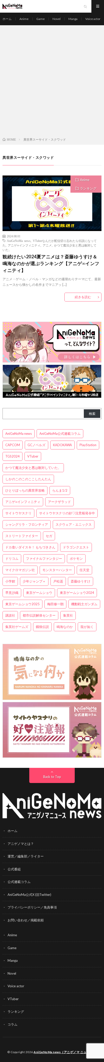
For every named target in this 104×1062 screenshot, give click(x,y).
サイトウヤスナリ (18, 513)
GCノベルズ (36, 445)
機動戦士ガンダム (84, 604)
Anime (24, 19)
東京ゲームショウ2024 (77, 593)
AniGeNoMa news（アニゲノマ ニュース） (65, 1052)
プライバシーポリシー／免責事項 (32, 907)
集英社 (68, 615)
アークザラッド (59, 502)
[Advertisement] (52, 82)
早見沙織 (11, 593)
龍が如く (87, 627)
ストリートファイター (21, 536)
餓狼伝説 (42, 627)
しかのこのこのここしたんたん (28, 479)
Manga (72, 19)
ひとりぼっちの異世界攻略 (25, 490)
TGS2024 (12, 456)
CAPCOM (12, 445)
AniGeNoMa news (19, 240)
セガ (49, 536)
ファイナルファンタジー (44, 559)
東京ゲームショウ (39, 593)
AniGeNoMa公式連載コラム (60, 434)
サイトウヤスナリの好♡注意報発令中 (67, 513)
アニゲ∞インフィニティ (24, 245)
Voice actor (92, 19)
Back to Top (52, 777)
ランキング (88, 188)
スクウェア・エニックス (74, 524)
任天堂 (84, 570)
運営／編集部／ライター (26, 856)
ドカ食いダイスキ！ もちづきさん (30, 547)
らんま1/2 (59, 490)
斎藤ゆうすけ (80, 581)
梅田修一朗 (55, 604)
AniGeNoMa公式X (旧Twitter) (29, 895)
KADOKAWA (62, 445)
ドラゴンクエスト (76, 547)
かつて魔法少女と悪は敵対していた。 (33, 468)
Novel (57, 19)
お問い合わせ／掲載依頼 (26, 920)
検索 (92, 414)
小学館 (10, 581)
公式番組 (14, 869)
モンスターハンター (57, 570)
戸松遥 (58, 581)
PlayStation (88, 445)
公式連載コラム (19, 882)
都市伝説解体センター (39, 615)
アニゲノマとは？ (21, 844)
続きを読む (83, 297)
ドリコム (11, 559)
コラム (12, 1024)
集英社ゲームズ (16, 627)
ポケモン (76, 559)
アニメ (47, 245)
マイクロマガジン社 (20, 570)
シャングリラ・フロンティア (26, 524)
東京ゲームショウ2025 (22, 604)
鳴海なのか (65, 627)
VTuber (32, 456)
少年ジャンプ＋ (34, 581)
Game (40, 19)
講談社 (10, 615)
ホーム (7, 19)
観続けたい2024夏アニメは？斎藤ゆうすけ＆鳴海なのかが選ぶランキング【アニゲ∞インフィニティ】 (51, 263)
